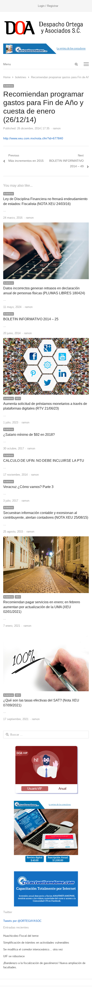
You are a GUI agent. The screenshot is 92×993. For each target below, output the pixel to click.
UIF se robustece (14, 956)
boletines (8, 86)
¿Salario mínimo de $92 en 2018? (29, 434)
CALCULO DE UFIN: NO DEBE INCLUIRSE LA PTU (43, 460)
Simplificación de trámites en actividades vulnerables (36, 942)
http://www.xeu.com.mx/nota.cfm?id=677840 (33, 138)
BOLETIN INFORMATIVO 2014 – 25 (30, 319)
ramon (57, 128)
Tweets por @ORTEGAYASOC (22, 920)
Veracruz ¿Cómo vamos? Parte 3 (28, 487)
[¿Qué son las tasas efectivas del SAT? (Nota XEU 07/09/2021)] (46, 633)
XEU (18, 398)
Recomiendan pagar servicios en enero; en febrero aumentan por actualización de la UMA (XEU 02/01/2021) (41, 606)
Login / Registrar (48, 5)
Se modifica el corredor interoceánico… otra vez (33, 949)
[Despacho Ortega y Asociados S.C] (46, 27)
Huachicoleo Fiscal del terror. (21, 935)
